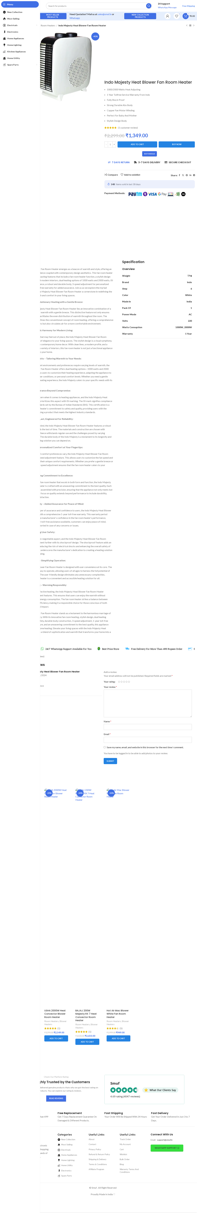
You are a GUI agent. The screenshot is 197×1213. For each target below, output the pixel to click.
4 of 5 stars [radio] (126, 681)
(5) (121, 1028)
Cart (122, 1149)
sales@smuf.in (105, 14)
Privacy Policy (95, 1149)
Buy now (177, 144)
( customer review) (128, 127)
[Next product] (194, 25)
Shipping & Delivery (97, 1159)
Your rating (109, 681)
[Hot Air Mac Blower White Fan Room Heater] (119, 898)
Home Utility (67, 1165)
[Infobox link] (70, 1113)
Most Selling (66, 1144)
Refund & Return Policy (99, 1154)
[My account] (167, 16)
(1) (58, 1028)
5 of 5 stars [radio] (129, 681)
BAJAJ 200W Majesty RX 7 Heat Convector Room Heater (86, 1015)
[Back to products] (190, 25)
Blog (122, 1164)
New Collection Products (140, 16)
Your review (110, 686)
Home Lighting (68, 1160)
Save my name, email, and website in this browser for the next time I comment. (145, 747)
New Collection (68, 1139)
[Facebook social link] (179, 175)
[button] (56, 1038)
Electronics (66, 1170)
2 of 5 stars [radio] (121, 681)
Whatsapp (75, 18)
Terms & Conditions (98, 1164)
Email (107, 734)
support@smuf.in (165, 1140)
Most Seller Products (52, 16)
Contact (92, 1144)
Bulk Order (125, 1159)
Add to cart (137, 144)
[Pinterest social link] (187, 175)
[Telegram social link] (194, 175)
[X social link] (183, 175)
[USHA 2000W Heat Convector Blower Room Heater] (56, 898)
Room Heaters (48, 25)
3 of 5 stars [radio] (124, 681)
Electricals (66, 1150)
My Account (125, 1144)
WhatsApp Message (167, 7)
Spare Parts (66, 1175)
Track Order (125, 1139)
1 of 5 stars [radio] (119, 681)
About (91, 1139)
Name (107, 721)
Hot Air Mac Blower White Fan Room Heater (118, 1014)
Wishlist (123, 1154)
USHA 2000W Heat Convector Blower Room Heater (55, 1014)
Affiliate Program (96, 1169)
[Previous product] (187, 25)
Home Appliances (69, 1155)
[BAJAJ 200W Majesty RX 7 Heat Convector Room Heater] (87, 898)
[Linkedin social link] (190, 175)
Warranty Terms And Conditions (129, 1170)
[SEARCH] (148, 5)
